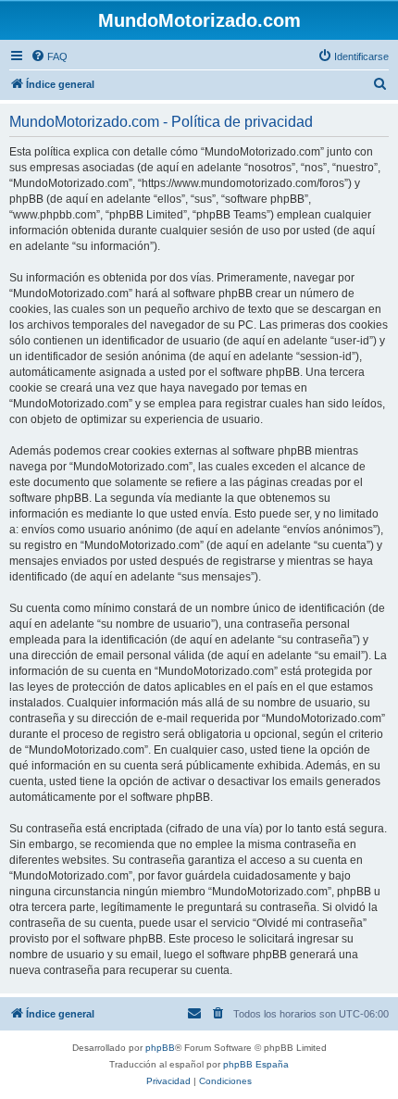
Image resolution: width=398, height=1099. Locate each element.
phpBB (160, 1048)
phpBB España (256, 1064)
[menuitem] (49, 56)
